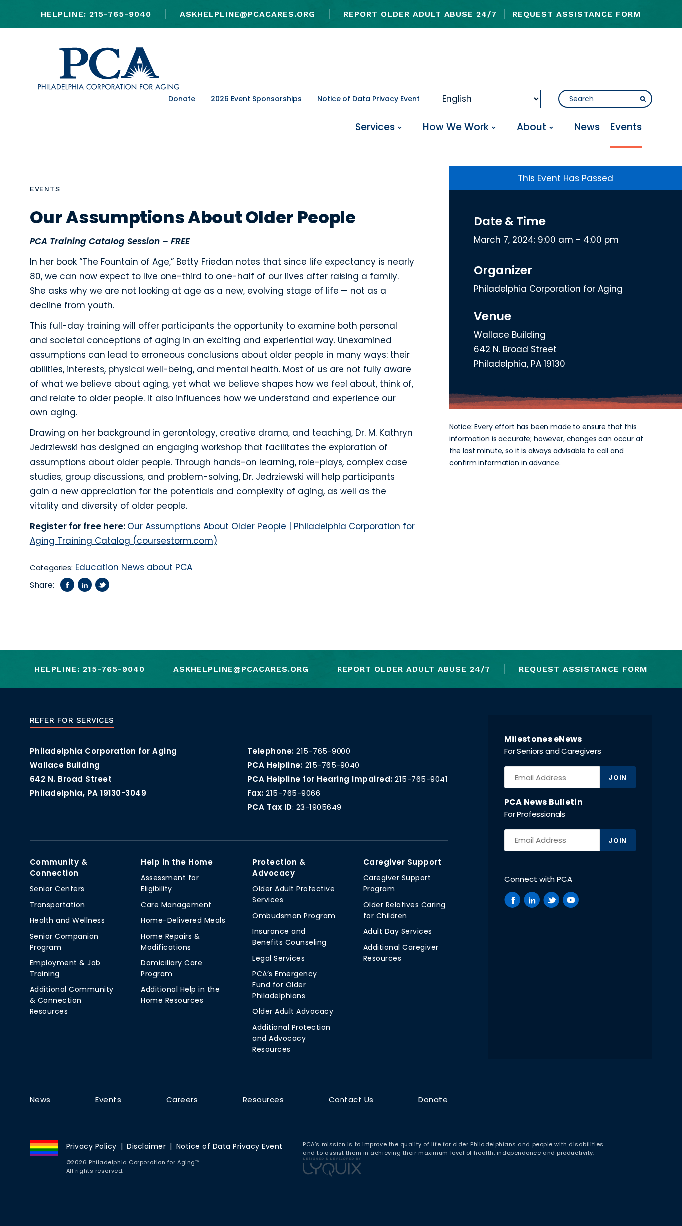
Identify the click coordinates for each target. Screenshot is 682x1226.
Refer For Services (72, 720)
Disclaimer (146, 1146)
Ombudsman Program (294, 916)
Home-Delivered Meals (183, 920)
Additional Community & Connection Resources (72, 1000)
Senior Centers (57, 889)
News (587, 127)
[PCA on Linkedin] (532, 900)
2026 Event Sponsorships (256, 99)
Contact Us (351, 1099)
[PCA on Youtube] (571, 900)
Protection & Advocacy (278, 867)
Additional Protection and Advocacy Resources (291, 1038)
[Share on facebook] (67, 585)
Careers (182, 1099)
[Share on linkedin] (85, 585)
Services (375, 127)
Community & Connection (59, 867)
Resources (263, 1099)
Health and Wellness (67, 920)
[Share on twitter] (102, 585)
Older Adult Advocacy (292, 1011)
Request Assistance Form (576, 14)
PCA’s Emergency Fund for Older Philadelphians (284, 985)
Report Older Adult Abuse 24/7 (420, 14)
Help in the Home (177, 862)
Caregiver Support (402, 862)
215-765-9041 (421, 779)
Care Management (176, 905)
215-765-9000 (323, 751)
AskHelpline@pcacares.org (247, 14)
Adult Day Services (397, 931)
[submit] (642, 99)
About (531, 127)
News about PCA (156, 567)
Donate (181, 99)
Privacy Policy (91, 1146)
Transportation (57, 905)
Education (97, 567)
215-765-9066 (293, 793)
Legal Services (278, 958)
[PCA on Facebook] (512, 900)
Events (626, 127)
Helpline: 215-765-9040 (96, 14)
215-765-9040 (332, 765)
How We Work (456, 127)
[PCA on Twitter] (551, 900)
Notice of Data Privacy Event (368, 99)
